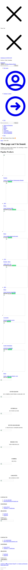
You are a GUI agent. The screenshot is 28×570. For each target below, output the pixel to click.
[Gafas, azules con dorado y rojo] (14, 371)
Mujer (4, 233)
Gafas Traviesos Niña (8, 208)
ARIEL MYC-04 (7, 264)
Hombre (5, 178)
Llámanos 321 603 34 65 (6, 57)
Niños (4, 205)
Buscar (16, 65)
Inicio (2, 140)
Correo (2, 517)
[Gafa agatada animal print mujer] (14, 231)
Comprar (10, 181)
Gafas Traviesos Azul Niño (9, 292)
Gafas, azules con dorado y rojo (10, 376)
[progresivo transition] (14, 343)
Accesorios (5, 317)
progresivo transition (8, 348)
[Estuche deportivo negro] (14, 315)
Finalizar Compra (7, 93)
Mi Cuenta (5, 68)
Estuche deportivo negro (9, 320)
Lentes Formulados (7, 345)
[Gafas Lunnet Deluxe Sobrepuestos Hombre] (14, 175)
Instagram (3, 62)
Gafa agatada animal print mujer (10, 236)
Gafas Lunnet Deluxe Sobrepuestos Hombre (13, 180)
